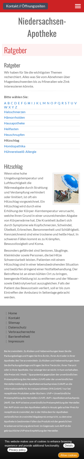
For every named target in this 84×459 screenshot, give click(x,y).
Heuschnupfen (14, 134)
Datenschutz (17, 327)
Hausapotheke (14, 123)
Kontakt (14, 318)
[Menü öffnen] (78, 6)
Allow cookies (69, 455)
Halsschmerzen (14, 112)
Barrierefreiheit (19, 336)
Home (12, 313)
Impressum (16, 341)
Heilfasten (11, 129)
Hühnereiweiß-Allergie (20, 151)
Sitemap (14, 322)
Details (69, 445)
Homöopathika (14, 146)
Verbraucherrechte (21, 332)
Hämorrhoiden (14, 117)
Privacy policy (17, 449)
